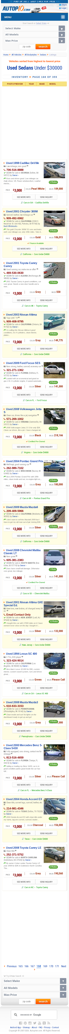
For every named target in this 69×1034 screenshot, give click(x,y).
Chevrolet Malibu (41, 593)
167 (32, 966)
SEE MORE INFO (23, 197)
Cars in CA (28, 693)
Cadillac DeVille (42, 202)
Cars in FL (30, 400)
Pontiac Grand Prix (42, 498)
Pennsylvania (27, 736)
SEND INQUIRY (46, 197)
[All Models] (34, 34)
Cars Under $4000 (41, 254)
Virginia (27, 452)
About (34, 1027)
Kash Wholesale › (11, 226)
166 (26, 966)
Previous (11, 966)
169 (45, 966)
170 (51, 966)
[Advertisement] (34, 122)
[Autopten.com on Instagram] (29, 1023)
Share (64, 5)
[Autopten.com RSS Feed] (48, 1023)
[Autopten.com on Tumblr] (44, 1023)
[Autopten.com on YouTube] (39, 1023)
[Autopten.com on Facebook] (20, 1023)
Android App (15, 1027)
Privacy (47, 1027)
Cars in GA (28, 202)
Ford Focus (42, 400)
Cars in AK (29, 306)
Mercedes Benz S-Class (42, 790)
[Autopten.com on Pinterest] (25, 1023)
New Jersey (27, 645)
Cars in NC (28, 887)
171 (57, 966)
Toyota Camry (42, 306)
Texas (27, 839)
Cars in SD (27, 593)
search (43, 46)
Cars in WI (26, 498)
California (27, 254)
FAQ (40, 1027)
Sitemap (26, 1027)
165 (20, 966)
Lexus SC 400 (42, 693)
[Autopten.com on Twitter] (34, 1023)
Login (63, 8)
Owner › (15, 175)
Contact (55, 1027)
